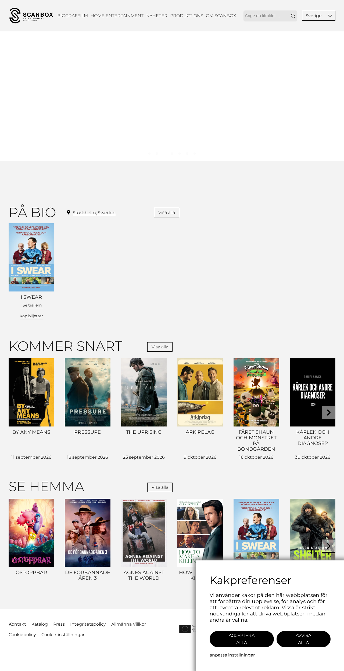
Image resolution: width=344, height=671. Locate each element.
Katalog (39, 624)
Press (59, 624)
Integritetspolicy (88, 624)
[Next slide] (328, 412)
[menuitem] (72, 15)
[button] (330, 15)
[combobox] (270, 15)
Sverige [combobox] (314, 15)
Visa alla (166, 212)
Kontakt (17, 624)
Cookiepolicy (22, 634)
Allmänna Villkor (128, 624)
